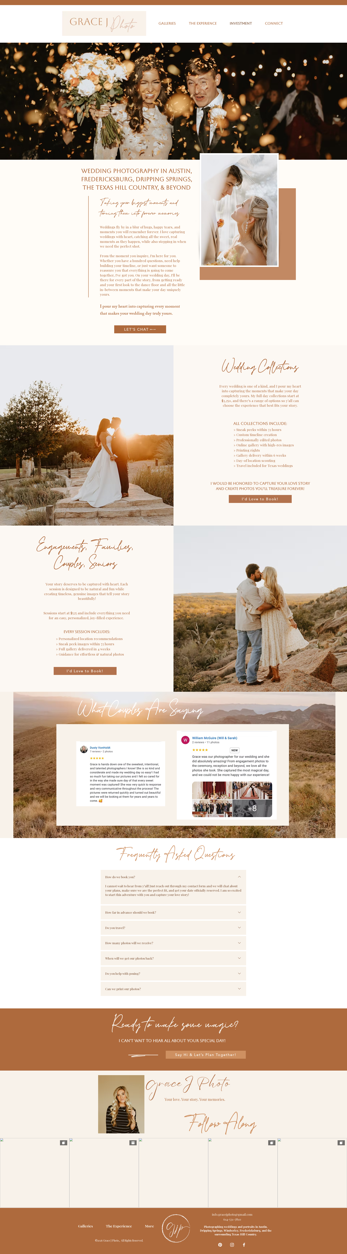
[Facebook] (244, 1244)
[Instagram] (232, 1244)
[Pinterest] (220, 1244)
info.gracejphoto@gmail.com (232, 1214)
